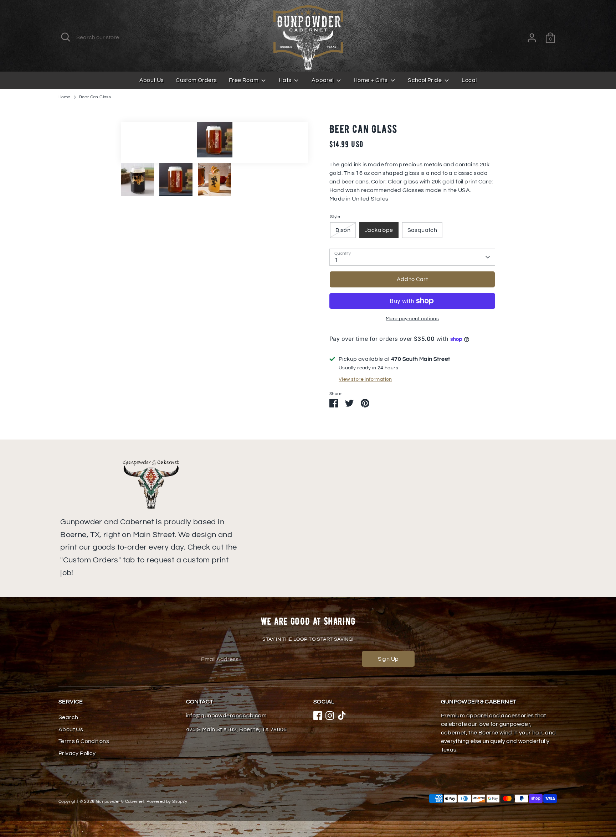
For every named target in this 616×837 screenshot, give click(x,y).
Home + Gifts (371, 80)
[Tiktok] (342, 715)
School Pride (425, 80)
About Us (151, 80)
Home (64, 97)
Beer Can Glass (95, 97)
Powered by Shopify (167, 801)
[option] (214, 142)
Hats (286, 80)
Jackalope (379, 230)
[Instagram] (329, 715)
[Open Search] (65, 37)
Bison (342, 230)
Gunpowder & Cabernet (120, 801)
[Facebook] (317, 715)
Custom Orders (196, 80)
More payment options (412, 318)
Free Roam (244, 80)
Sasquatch (422, 230)
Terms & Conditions (83, 741)
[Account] (532, 38)
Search (68, 717)
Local (469, 80)
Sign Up (388, 659)
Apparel (323, 80)
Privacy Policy (77, 753)
